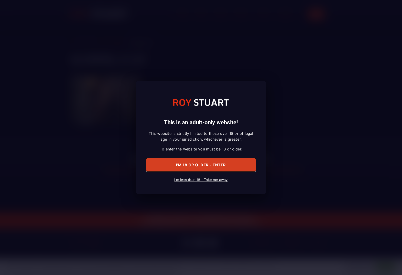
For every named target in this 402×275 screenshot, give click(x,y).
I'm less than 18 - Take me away (201, 180)
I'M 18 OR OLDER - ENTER (201, 165)
